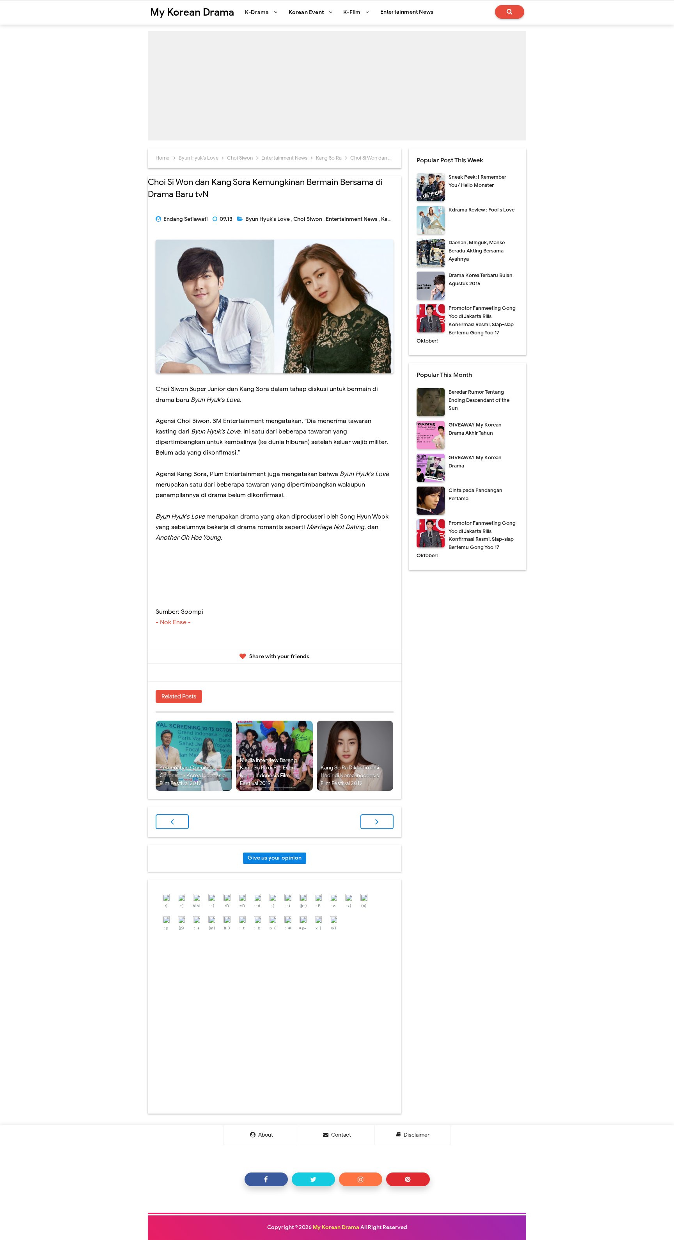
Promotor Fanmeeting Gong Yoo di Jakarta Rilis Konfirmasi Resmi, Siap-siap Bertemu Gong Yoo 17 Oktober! (466, 324)
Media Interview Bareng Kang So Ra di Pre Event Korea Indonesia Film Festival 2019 (268, 772)
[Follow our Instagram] (360, 1179)
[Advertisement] (337, 85)
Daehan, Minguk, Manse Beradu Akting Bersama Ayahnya (477, 250)
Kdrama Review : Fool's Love (481, 209)
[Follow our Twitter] (313, 1179)
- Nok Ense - (174, 622)
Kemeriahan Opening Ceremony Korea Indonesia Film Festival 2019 (192, 775)
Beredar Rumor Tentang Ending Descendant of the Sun (479, 400)
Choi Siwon (308, 219)
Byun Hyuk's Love (268, 219)
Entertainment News (352, 219)
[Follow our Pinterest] (407, 1179)
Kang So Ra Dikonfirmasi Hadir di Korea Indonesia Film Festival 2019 (350, 775)
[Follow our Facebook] (266, 1179)
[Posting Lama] (377, 821)
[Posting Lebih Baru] (172, 821)
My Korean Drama (336, 1227)
